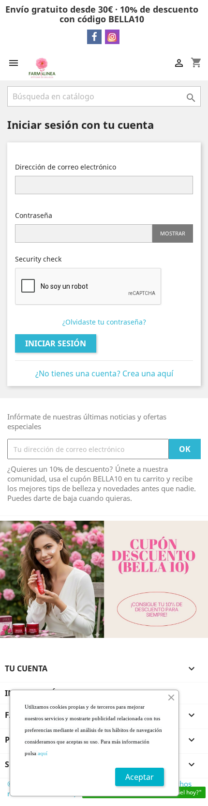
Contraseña (33, 215)
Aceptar (139, 777)
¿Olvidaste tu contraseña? (104, 321)
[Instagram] (112, 37)
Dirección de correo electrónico (65, 166)
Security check (38, 259)
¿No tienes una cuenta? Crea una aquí (104, 373)
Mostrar (172, 233)
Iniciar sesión (55, 343)
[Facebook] (94, 37)
